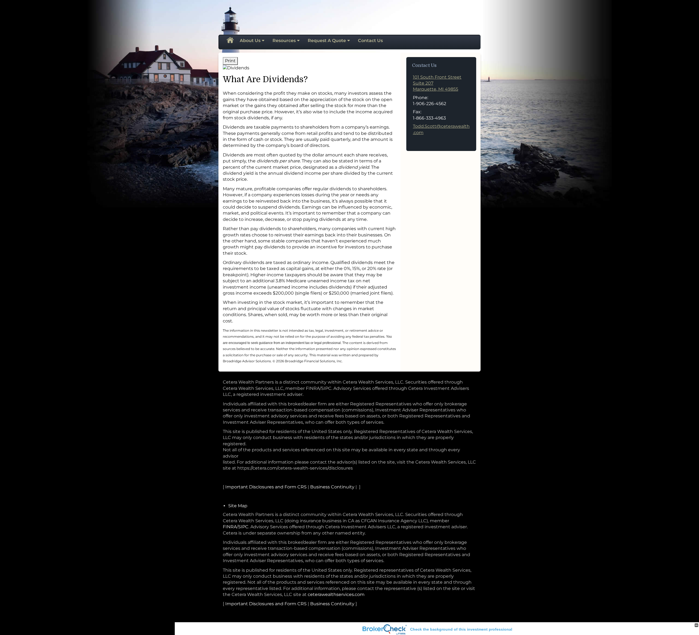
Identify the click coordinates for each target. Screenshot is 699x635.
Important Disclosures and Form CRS (266, 486)
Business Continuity (332, 486)
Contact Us (370, 40)
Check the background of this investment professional (461, 629)
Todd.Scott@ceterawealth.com (441, 129)
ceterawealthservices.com (336, 594)
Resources (284, 40)
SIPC (243, 526)
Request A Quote (327, 40)
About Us (250, 40)
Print (230, 60)
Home (230, 40)
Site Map (237, 505)
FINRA (230, 526)
